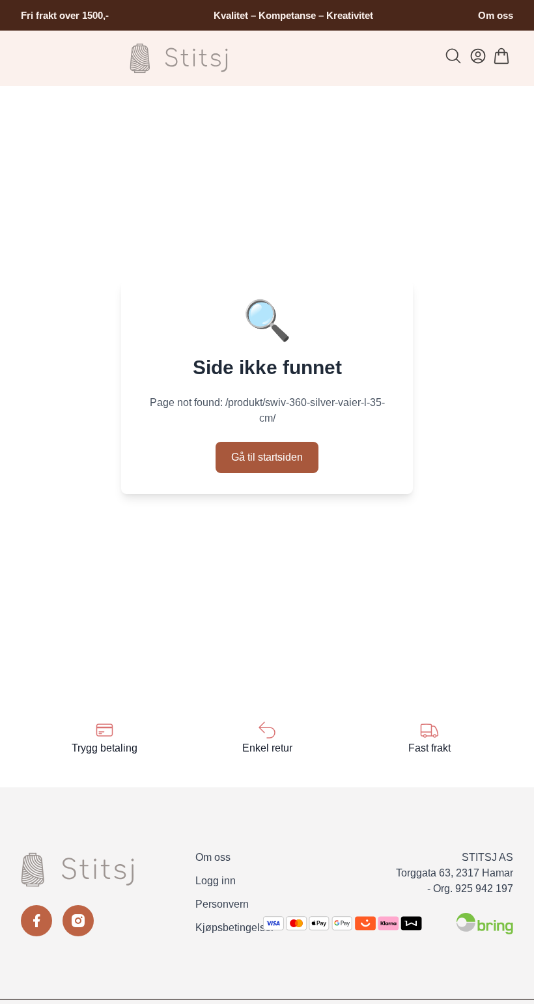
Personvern (222, 904)
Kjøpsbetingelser (234, 927)
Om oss (495, 15)
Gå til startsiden (267, 457)
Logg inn (215, 880)
